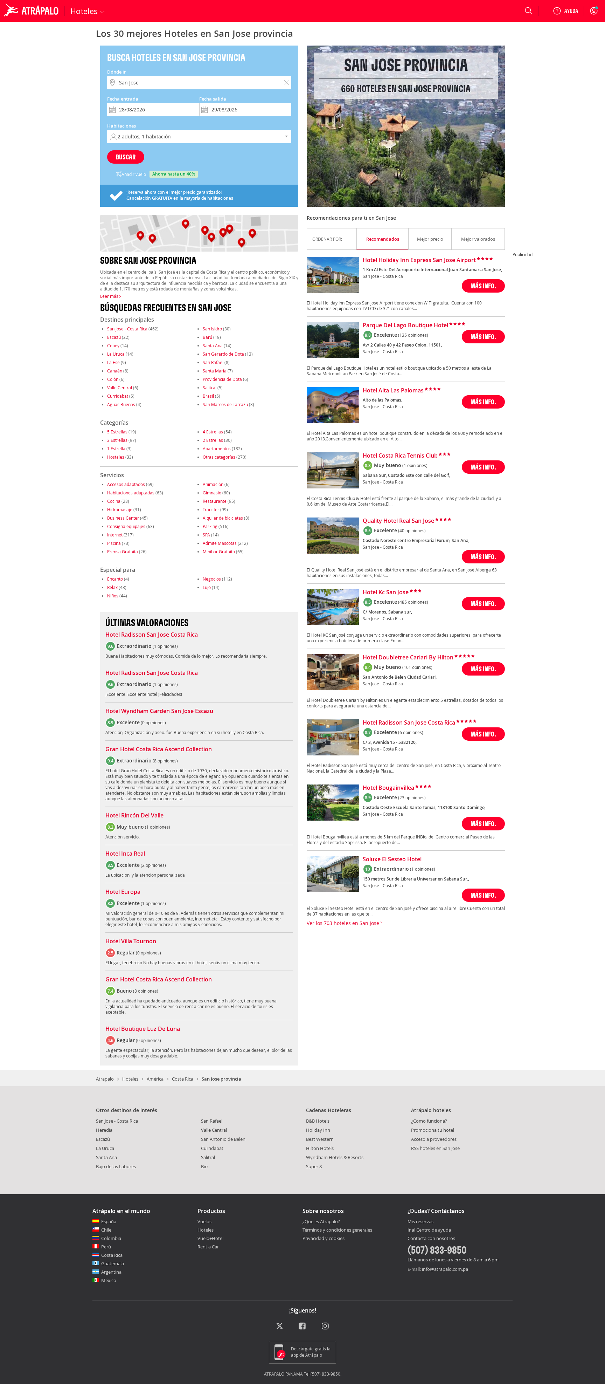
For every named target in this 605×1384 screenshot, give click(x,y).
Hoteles (130, 1079)
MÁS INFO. (483, 285)
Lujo (207, 587)
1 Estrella (116, 448)
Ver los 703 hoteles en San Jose (344, 923)
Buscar (125, 156)
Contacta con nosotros (431, 1238)
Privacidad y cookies (323, 1238)
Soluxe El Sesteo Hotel (392, 859)
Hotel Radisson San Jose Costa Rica (151, 634)
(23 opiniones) (412, 797)
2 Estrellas (213, 440)
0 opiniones (153, 722)
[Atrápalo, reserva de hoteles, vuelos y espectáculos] (32, 11)
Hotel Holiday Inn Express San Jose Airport (419, 260)
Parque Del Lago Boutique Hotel (405, 325)
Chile (106, 1230)
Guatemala (112, 1263)
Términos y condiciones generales (337, 1230)
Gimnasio (212, 492)
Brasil (208, 396)
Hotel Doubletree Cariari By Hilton (408, 657)
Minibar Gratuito (219, 551)
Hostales (115, 457)
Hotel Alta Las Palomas (393, 390)
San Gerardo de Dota (223, 354)
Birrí (205, 1166)
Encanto (115, 579)
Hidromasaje (119, 509)
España (108, 1221)
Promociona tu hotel (432, 1130)
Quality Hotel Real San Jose (398, 521)
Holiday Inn (318, 1130)
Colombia (111, 1238)
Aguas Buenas (121, 404)
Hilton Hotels (320, 1148)
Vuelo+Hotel (210, 1238)
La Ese (113, 362)
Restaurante (215, 501)
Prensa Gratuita (122, 551)
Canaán (114, 371)
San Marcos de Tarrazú (225, 404)
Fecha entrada (122, 98)
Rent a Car (208, 1246)
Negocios (212, 579)
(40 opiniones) (412, 530)
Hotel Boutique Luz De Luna (142, 1029)
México (108, 1280)
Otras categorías (219, 457)
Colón (112, 379)
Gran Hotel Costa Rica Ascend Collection (158, 749)
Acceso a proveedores (434, 1139)
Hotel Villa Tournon (130, 941)
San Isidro (212, 328)
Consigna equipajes (126, 526)
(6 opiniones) (410, 732)
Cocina (113, 501)
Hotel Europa (122, 892)
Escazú (114, 337)
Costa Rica (182, 1079)
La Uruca (116, 354)
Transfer (211, 509)
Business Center (123, 518)
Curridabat (117, 396)
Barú (207, 337)
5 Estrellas (117, 431)
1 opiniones (165, 646)
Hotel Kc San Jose (386, 592)
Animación (213, 484)
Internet (115, 534)
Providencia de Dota (222, 379)
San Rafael (213, 362)
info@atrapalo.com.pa (445, 1269)
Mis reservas (420, 1222)
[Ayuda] (565, 11)
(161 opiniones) (417, 667)
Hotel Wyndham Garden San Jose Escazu (159, 711)
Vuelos (204, 1221)
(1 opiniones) (414, 465)
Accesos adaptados (126, 484)
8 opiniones (165, 760)
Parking (210, 526)
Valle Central (119, 387)
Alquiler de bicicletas (223, 518)
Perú (106, 1246)
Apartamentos (217, 448)
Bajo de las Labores (116, 1166)
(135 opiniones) (413, 335)
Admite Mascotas (220, 543)
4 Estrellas (213, 431)
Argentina (111, 1272)
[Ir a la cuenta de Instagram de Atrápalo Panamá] (326, 1326)
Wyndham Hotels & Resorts (334, 1157)
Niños (112, 595)
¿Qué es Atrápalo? (321, 1221)
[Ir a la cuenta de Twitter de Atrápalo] (280, 1326)
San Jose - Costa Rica (127, 328)
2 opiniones (153, 865)
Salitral (209, 387)
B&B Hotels (317, 1121)
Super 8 (314, 1166)
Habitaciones (121, 125)
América (155, 1079)
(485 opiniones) (413, 602)
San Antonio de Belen (223, 1139)
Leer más (109, 296)
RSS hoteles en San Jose (435, 1148)
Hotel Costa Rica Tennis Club (400, 455)
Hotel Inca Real (125, 853)
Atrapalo (105, 1079)
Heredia (104, 1130)
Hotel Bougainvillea (388, 788)
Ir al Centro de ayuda (429, 1230)
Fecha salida (212, 98)
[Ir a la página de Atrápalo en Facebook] (303, 1326)
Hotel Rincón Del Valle (134, 815)
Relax (112, 587)
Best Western (320, 1139)
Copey (113, 345)
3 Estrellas (117, 440)
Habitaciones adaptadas (130, 492)
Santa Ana (213, 345)
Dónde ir (116, 71)
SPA (206, 534)
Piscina (114, 543)
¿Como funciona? (429, 1121)
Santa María (215, 371)
